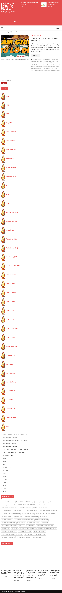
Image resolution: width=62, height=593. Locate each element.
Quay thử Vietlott (11, 417)
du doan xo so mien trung (31, 516)
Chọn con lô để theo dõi (52, 61)
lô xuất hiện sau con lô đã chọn (49, 68)
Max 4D (8, 194)
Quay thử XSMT (10, 409)
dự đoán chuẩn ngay (7, 519)
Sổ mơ (7, 426)
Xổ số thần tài (10, 230)
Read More (35, 55)
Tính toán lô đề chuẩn (36, 35)
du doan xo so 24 (18, 516)
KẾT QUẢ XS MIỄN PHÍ (8, 455)
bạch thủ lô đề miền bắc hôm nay (24, 501)
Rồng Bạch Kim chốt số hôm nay (45, 525)
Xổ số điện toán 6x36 (12, 212)
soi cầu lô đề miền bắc (39, 531)
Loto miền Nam (10, 373)
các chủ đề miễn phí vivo (25, 507)
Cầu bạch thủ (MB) (11, 239)
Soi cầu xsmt (9, 443)
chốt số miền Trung (42, 504)
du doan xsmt (43, 516)
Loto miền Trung (11, 382)
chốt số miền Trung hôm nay (9, 507)
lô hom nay (41, 66)
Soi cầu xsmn (10, 446)
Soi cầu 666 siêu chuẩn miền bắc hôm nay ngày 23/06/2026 (43, 573)
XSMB (7, 96)
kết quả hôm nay (10, 123)
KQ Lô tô (5, 485)
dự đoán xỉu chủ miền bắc (8, 522)
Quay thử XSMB (10, 391)
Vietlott (4, 473)
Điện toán (5, 476)
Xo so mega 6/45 (11, 167)
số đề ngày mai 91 (40, 534)
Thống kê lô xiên (11, 292)
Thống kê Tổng (10, 337)
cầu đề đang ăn (40, 513)
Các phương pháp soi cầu (49, 59)
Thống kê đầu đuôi (11, 275)
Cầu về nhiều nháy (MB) (13, 266)
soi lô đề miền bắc (29, 534)
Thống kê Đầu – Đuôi (12, 328)
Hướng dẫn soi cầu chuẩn (16, 449)
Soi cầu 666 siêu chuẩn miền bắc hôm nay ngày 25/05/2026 (55, 573)
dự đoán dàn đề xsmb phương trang (24, 519)
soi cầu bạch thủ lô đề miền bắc (28, 528)
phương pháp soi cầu (36, 70)
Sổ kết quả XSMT (11, 149)
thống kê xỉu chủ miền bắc (23, 537)
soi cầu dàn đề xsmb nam (25, 531)
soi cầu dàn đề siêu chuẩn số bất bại (47, 528)
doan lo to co (34, 63)
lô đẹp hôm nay (21, 522)
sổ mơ (4, 491)
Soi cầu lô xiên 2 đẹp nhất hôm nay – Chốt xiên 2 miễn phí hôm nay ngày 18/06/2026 (18, 574)
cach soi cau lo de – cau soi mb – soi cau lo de (8, 6)
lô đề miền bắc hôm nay (33, 522)
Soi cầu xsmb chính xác (15, 440)
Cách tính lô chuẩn (6, 510)
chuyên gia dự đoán (49, 501)
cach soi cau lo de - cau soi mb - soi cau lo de (18, 59)
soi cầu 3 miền (5, 528)
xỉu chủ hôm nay (37, 537)
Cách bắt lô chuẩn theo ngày (40, 507)
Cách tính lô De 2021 (19, 510)
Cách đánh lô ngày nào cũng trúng (48, 510)
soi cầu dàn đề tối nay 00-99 (9, 531)
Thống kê (8, 203)
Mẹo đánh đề (45, 522)
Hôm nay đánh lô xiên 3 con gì (43, 64)
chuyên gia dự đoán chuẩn (8, 504)
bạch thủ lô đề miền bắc (8, 501)
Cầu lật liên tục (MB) (12, 248)
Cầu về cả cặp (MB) (11, 257)
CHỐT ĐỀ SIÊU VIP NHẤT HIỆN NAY (26, 504)
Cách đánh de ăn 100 (32, 510)
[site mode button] (57, 28)
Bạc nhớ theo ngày (37, 59)
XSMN (7, 105)
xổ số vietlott (9, 158)
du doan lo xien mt (6, 516)
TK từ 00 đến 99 (10, 355)
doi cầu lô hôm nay (43, 63)
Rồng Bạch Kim (30, 525)
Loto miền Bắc (10, 364)
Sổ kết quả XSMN (11, 141)
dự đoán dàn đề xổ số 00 (41, 519)
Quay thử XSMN (10, 400)
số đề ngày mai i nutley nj (8, 537)
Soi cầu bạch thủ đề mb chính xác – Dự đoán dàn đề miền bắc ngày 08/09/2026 (31, 574)
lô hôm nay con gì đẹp (49, 66)
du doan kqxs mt (50, 513)
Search (4, 83)
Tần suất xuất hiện (11, 346)
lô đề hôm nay (55, 64)
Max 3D (8, 185)
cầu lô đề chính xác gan (28, 513)
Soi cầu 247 (15, 528)
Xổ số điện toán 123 (11, 221)
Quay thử (5, 488)
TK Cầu (5, 479)
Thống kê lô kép (10, 301)
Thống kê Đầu (10, 310)
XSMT (7, 114)
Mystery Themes (20, 591)
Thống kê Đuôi (10, 319)
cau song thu (38, 501)
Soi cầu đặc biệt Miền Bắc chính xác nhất (12, 534)
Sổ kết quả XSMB (11, 132)
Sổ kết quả (5, 470)
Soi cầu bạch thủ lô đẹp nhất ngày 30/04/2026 (6, 572)
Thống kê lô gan (10, 283)
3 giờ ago (49, 6)
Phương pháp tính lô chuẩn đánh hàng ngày (13, 525)
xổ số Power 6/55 (11, 176)
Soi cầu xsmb (10, 437)
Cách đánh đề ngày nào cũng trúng (11, 513)
